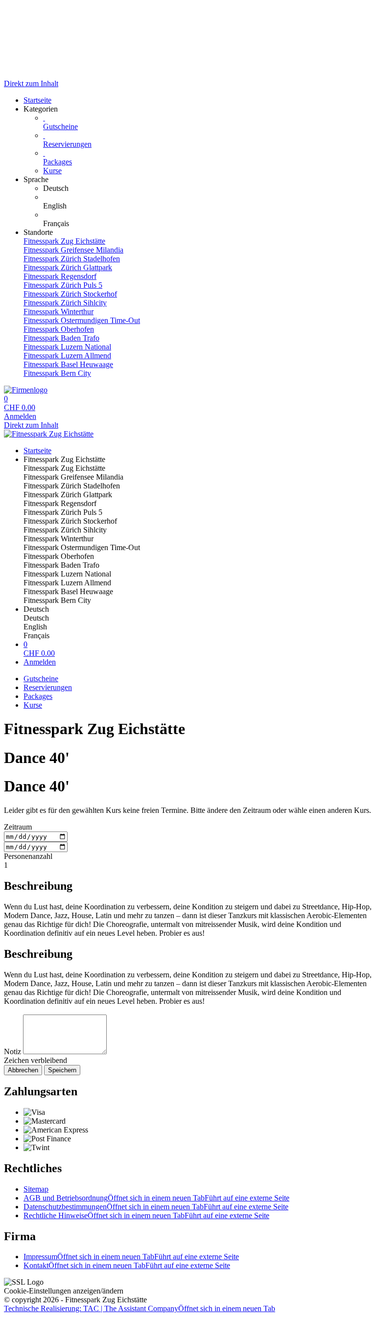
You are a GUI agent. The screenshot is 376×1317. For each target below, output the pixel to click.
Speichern (62, 1070)
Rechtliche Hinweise (146, 1215)
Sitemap (36, 1189)
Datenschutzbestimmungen (156, 1206)
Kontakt (127, 1265)
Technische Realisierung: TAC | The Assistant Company (139, 1308)
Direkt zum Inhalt (31, 83)
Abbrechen (23, 1070)
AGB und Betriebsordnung (156, 1198)
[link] (207, 188)
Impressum (131, 1256)
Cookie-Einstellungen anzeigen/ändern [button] (63, 1291)
